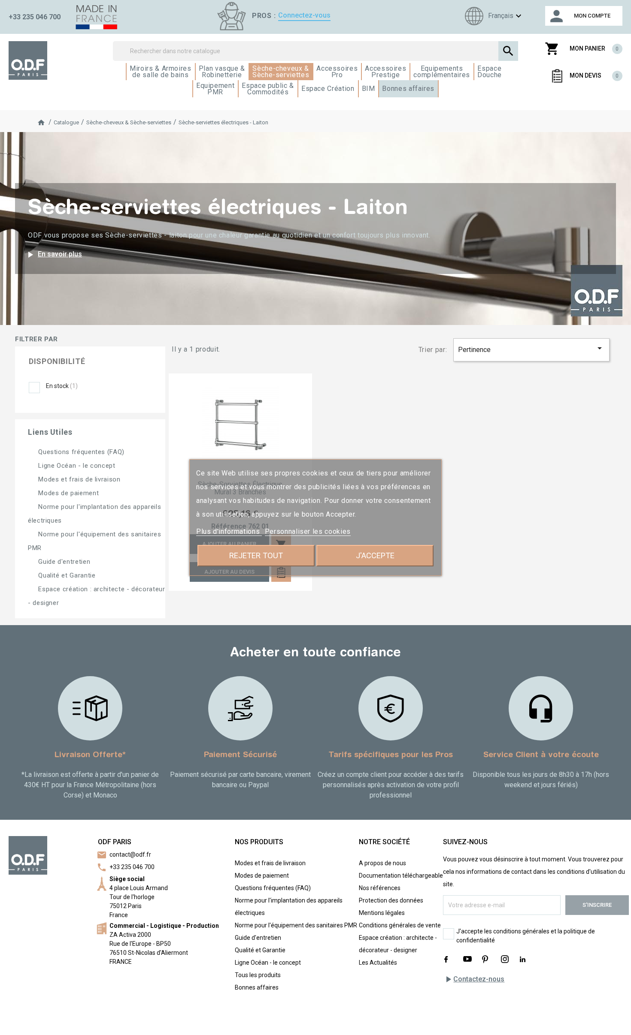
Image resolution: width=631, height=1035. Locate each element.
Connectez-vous (304, 15)
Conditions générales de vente (400, 925)
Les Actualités (378, 962)
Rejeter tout (256, 555)
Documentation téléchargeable (401, 875)
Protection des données (391, 900)
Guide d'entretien (63, 562)
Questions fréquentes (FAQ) (80, 452)
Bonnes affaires (257, 987)
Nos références (379, 888)
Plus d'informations (229, 531)
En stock (62, 385)
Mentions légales (382, 912)
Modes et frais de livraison (78, 479)
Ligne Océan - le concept (75, 465)
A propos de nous (382, 863)
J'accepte (375, 555)
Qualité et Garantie (65, 575)
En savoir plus (53, 255)
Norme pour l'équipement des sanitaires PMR (296, 925)
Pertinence (531, 348)
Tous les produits (258, 975)
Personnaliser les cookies (308, 531)
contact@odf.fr (130, 854)
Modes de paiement (67, 493)
